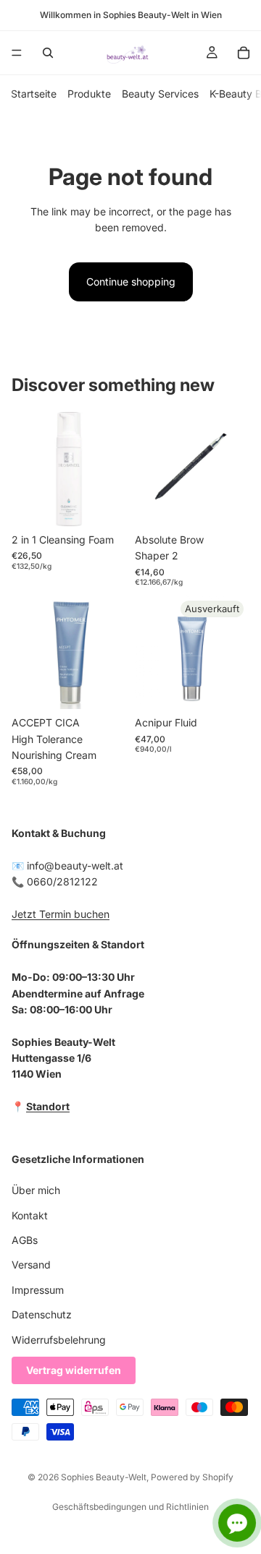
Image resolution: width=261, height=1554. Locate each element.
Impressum (38, 1290)
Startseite (34, 93)
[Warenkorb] (244, 53)
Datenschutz (42, 1314)
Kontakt (30, 1215)
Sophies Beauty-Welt (103, 1477)
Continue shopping (130, 281)
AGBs (25, 1240)
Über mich (36, 1190)
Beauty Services (160, 93)
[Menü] (16, 52)
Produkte (89, 93)
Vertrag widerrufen (73, 1370)
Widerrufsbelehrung (59, 1339)
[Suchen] (48, 53)
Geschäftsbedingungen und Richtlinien (130, 1506)
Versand (31, 1264)
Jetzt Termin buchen (60, 914)
